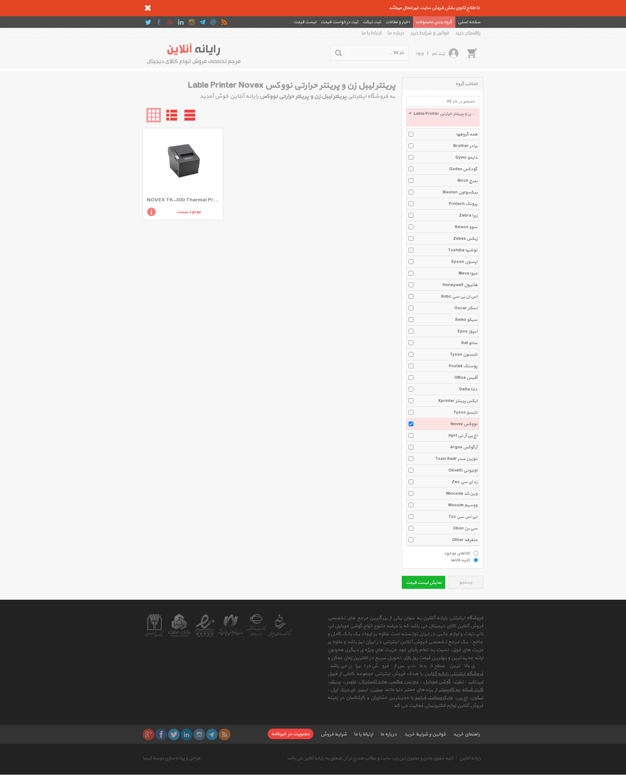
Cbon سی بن (465, 528)
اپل (334, 690)
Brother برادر (465, 146)
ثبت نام (438, 54)
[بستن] (148, 8)
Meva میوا (468, 273)
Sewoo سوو (466, 227)
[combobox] (442, 117)
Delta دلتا (468, 389)
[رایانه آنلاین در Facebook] (159, 22)
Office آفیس (465, 377)
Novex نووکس (464, 424)
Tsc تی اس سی (462, 517)
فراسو (420, 697)
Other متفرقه (464, 540)
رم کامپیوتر (449, 690)
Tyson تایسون (463, 354)
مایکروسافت (440, 697)
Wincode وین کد (461, 493)
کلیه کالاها (460, 560)
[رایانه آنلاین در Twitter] (148, 22)
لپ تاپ (475, 682)
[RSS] (224, 22)
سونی (377, 690)
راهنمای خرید (467, 33)
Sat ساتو (469, 343)
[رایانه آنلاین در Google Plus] (169, 22)
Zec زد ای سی (464, 482)
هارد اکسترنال (373, 682)
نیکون (477, 697)
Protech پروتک (463, 204)
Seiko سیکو (466, 320)
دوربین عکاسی (403, 682)
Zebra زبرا (468, 215)
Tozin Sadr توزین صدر (456, 459)
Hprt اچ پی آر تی (462, 435)
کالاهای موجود (457, 553)
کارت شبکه (472, 690)
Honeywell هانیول (460, 285)
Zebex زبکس (465, 238)
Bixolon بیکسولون (460, 192)
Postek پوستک (463, 366)
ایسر (363, 690)
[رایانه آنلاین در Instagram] (191, 22)
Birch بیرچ (467, 180)
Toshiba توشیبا (462, 250)
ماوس (350, 682)
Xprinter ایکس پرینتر (457, 401)
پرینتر (335, 682)
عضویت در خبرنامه (290, 734)
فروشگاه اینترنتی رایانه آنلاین (454, 674)
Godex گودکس (463, 169)
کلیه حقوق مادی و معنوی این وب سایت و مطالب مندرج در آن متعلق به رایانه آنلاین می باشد (370, 758)
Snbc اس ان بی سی (459, 296)
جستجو (466, 582)
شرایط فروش (334, 734)
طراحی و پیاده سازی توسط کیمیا (171, 758)
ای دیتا (348, 690)
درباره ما (396, 33)
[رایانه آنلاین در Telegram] (202, 22)
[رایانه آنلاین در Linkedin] (180, 22)
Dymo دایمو (466, 157)
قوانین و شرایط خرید (429, 33)
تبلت (459, 682)
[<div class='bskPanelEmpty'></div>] (472, 52)
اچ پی (461, 697)
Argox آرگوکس (463, 447)
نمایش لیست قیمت (424, 582)
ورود (419, 53)
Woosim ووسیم (462, 505)
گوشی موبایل (437, 682)
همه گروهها (466, 134)
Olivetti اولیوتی (462, 470)
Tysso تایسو (465, 412)
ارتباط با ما (371, 33)
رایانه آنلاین (470, 758)
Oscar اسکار (465, 308)
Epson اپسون (464, 262)
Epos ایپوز (467, 331)
